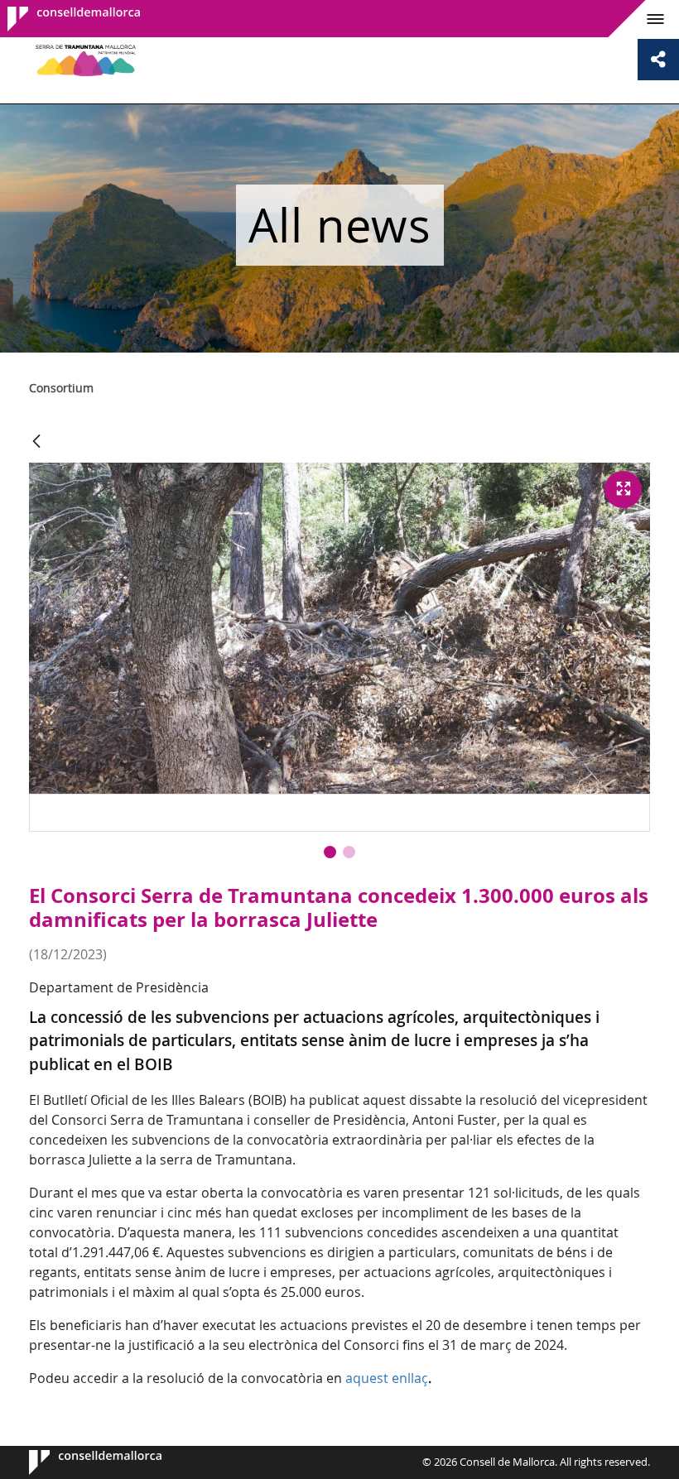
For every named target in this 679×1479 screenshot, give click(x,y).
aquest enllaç (386, 1378)
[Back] (36, 442)
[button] (330, 852)
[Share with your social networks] (658, 59)
